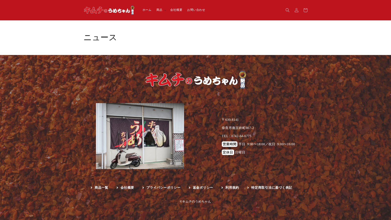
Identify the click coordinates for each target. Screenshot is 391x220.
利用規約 (232, 187)
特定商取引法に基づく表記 (271, 187)
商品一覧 (101, 187)
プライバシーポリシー (163, 187)
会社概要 (127, 187)
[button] (161, 10)
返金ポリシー (203, 187)
